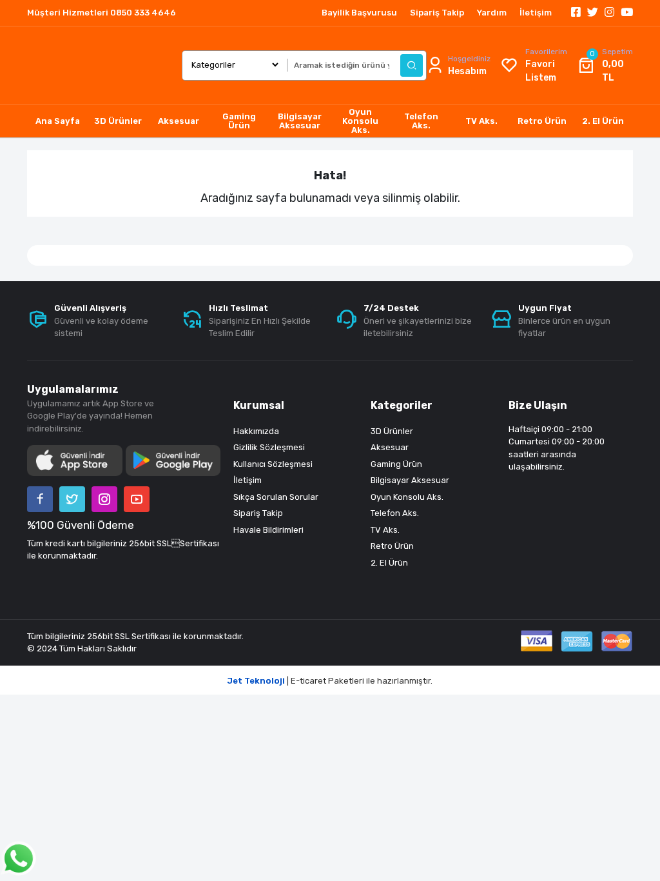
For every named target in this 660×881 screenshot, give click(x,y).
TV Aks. (385, 530)
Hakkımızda (256, 431)
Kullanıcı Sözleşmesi (273, 464)
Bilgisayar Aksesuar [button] (300, 121)
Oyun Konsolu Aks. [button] (360, 121)
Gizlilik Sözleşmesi (269, 447)
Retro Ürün (392, 546)
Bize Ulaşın (538, 405)
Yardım (492, 12)
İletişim (535, 12)
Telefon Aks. (395, 513)
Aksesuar (390, 447)
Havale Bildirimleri (268, 530)
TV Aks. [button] (481, 121)
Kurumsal (258, 405)
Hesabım (467, 71)
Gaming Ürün (396, 464)
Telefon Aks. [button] (421, 121)
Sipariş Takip (437, 12)
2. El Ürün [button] (603, 121)
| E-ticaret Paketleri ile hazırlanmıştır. (330, 681)
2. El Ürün (389, 563)
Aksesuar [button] (178, 121)
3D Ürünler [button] (118, 121)
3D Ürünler (392, 431)
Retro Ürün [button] (542, 121)
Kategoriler (401, 405)
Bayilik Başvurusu (359, 12)
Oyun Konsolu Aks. (407, 497)
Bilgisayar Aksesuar (410, 480)
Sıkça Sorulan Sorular (275, 497)
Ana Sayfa (57, 121)
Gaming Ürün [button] (239, 121)
